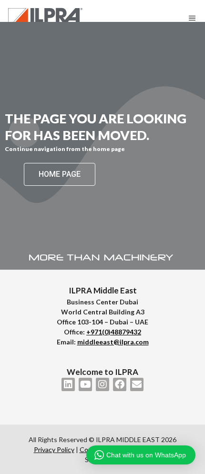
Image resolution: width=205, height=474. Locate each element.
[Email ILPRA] (137, 384)
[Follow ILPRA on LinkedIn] (68, 384)
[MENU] (194, 18)
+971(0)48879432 (113, 332)
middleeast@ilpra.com (113, 342)
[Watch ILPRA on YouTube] (85, 384)
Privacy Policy (54, 449)
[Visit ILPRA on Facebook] (119, 384)
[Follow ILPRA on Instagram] (102, 384)
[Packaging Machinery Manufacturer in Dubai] (45, 18)
